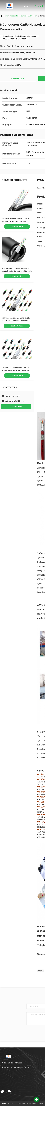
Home (26, 6)
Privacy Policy (7, 1103)
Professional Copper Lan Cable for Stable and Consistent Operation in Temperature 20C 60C (16, 370)
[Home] (10, 6)
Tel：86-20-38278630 (13, 1063)
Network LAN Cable (28, 16)
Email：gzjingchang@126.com (17, 1067)
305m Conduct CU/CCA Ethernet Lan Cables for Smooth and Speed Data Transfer (16, 271)
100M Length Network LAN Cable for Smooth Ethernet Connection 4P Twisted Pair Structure (16, 320)
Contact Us (17, 79)
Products (39, 6)
